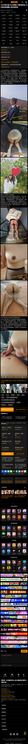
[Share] (2, 471)
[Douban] (16, 471)
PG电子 (3, 21)
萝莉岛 (10, 37)
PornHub (4, 37)
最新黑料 (8, 12)
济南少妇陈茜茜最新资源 (12, 397)
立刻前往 (17, 443)
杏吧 (4, 43)
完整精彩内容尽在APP (7, 409)
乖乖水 (24, 15)
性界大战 (10, 28)
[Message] (25, 471)
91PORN (17, 34)
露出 (18, 395)
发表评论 (24, 651)
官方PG (10, 18)
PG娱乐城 (4, 18)
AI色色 (10, 40)
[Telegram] (8, 471)
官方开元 (24, 18)
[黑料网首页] (14, 2)
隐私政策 (12, 743)
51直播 (17, 24)
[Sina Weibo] (22, 471)
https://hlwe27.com (5, 690)
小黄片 (17, 40)
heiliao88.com (4, 59)
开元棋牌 (17, 18)
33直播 (3, 28)
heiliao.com (18, 429)
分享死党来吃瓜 (22, 409)
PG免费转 (10, 24)
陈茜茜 (12, 395)
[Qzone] (19, 471)
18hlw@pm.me (5, 67)
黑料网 (18, 402)
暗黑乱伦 (17, 31)
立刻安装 (4, 443)
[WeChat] (11, 471)
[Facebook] (5, 471)
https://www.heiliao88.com (7, 695)
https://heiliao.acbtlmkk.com (7, 698)
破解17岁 (24, 31)
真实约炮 (10, 15)
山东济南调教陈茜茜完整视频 (8, 402)
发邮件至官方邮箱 (20, 453)
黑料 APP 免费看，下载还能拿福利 (9, 62)
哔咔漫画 (24, 40)
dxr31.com (17, 437)
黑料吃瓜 (4, 404)
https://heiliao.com (5, 54)
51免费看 (11, 31)
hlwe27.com (4, 49)
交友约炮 (4, 15)
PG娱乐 (17, 21)
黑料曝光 (10, 404)
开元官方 (24, 21)
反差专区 (3, 12)
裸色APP (24, 43)
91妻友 (24, 37)
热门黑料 (13, 12)
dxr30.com (4, 437)
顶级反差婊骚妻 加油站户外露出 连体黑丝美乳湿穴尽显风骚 (13, 381)
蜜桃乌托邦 (24, 28)
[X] (14, 471)
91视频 (10, 43)
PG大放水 (24, 24)
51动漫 (17, 43)
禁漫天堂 (17, 37)
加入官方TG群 (7, 453)
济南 (3, 395)
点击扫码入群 (18, 449)
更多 (25, 487)
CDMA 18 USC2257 (18, 743)
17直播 (10, 21)
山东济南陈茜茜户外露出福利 (8, 399)
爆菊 (3, 397)
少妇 (7, 395)
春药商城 (17, 15)
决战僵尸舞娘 (17, 28)
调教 (23, 395)
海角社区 (4, 34)
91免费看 (4, 31)
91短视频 (11, 34)
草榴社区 (4, 40)
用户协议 (7, 743)
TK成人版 (24, 34)
